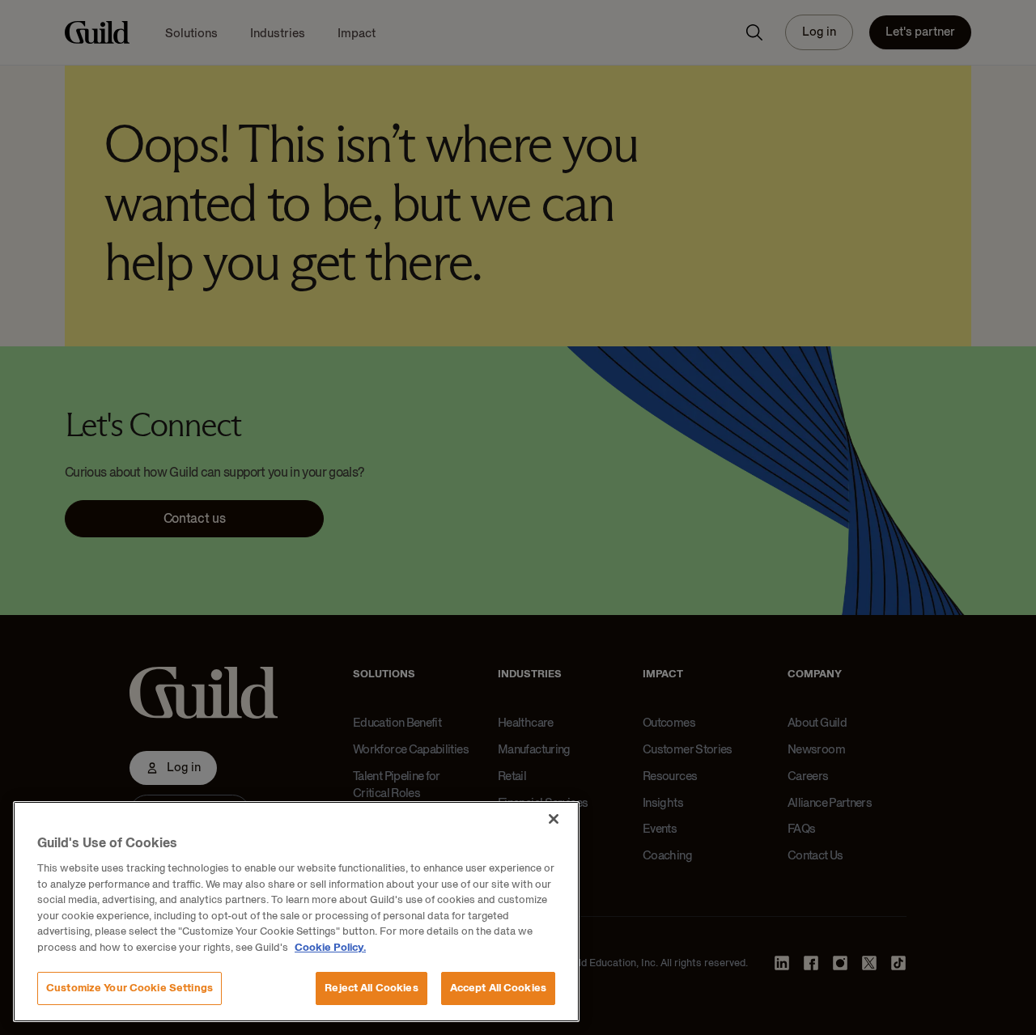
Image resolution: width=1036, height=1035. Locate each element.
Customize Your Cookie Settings (129, 988)
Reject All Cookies (371, 988)
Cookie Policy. (330, 947)
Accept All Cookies (498, 988)
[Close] (553, 819)
